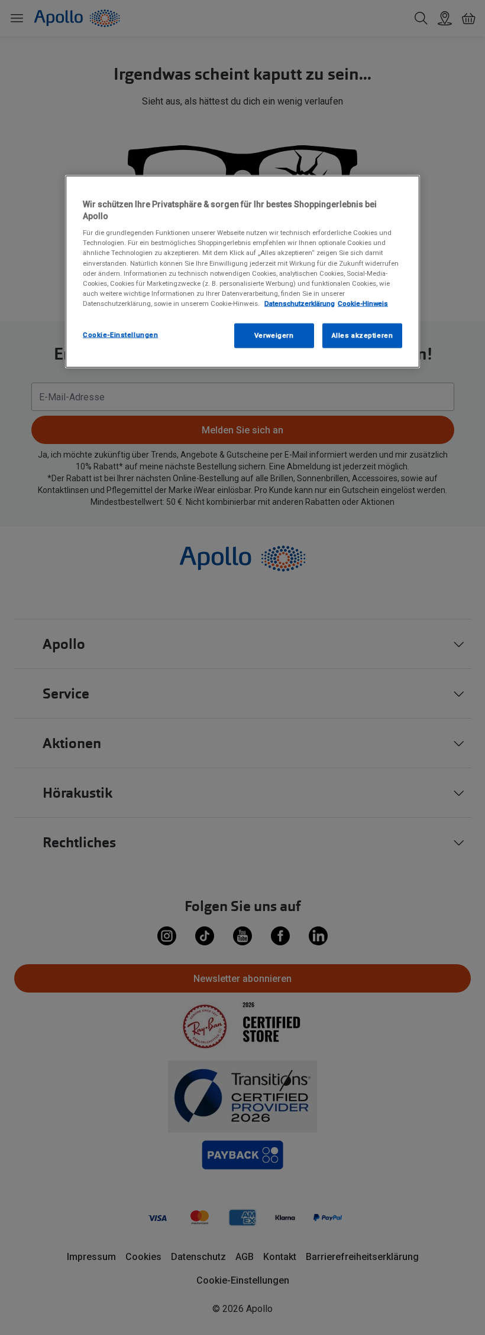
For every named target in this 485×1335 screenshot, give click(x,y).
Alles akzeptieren (362, 335)
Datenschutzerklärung (299, 303)
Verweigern (274, 335)
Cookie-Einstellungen (120, 334)
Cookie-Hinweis (363, 303)
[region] (242, 271)
